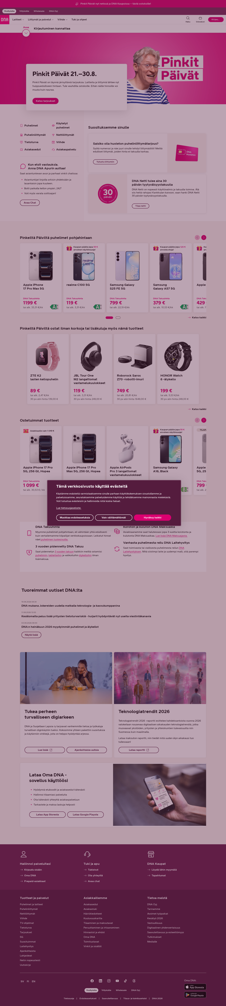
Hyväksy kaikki (152, 517)
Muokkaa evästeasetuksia (75, 517)
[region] (114, 503)
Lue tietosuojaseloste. (68, 507)
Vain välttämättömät (114, 517)
